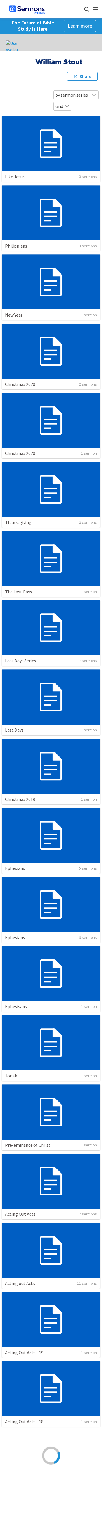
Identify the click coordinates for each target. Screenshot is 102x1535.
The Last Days (18, 591)
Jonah (11, 1076)
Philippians (16, 246)
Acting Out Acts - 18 (24, 1421)
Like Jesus (15, 176)
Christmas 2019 (20, 799)
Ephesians (15, 868)
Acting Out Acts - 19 (24, 1352)
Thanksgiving (18, 522)
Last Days (14, 730)
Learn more (80, 26)
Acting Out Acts (20, 1214)
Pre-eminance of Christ (27, 1145)
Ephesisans (16, 1006)
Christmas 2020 (20, 384)
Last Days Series (20, 660)
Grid (59, 106)
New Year (13, 315)
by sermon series (71, 95)
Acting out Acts (20, 1283)
